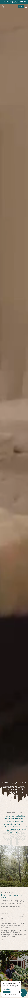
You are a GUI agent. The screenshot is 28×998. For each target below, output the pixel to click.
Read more (8, 989)
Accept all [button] (6, 991)
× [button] (19, 982)
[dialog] (11, 989)
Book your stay (5, 913)
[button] (11, 994)
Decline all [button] (15, 991)
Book (20, 6)
